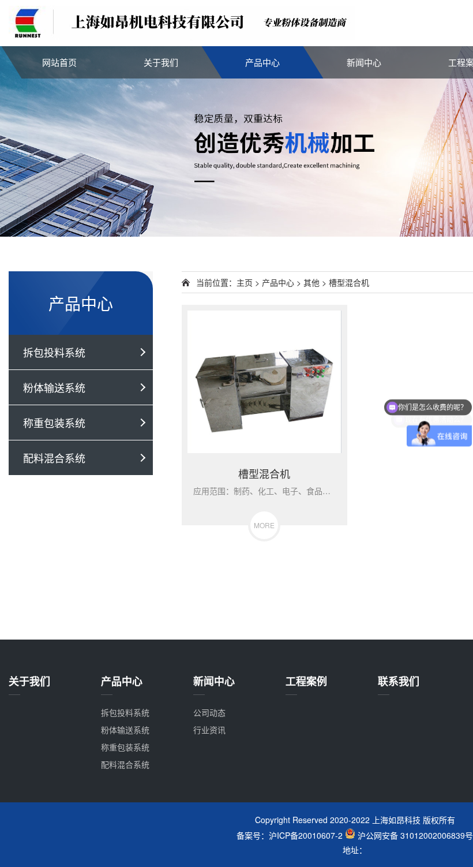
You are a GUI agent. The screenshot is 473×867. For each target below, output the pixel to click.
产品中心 (262, 62)
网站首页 (59, 62)
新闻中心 (364, 62)
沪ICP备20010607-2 (306, 835)
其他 (311, 282)
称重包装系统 (54, 422)
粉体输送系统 (54, 387)
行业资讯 (209, 729)
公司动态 (209, 712)
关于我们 (161, 62)
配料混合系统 (54, 457)
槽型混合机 (349, 282)
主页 (244, 282)
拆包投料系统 (54, 352)
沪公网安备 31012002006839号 (414, 835)
